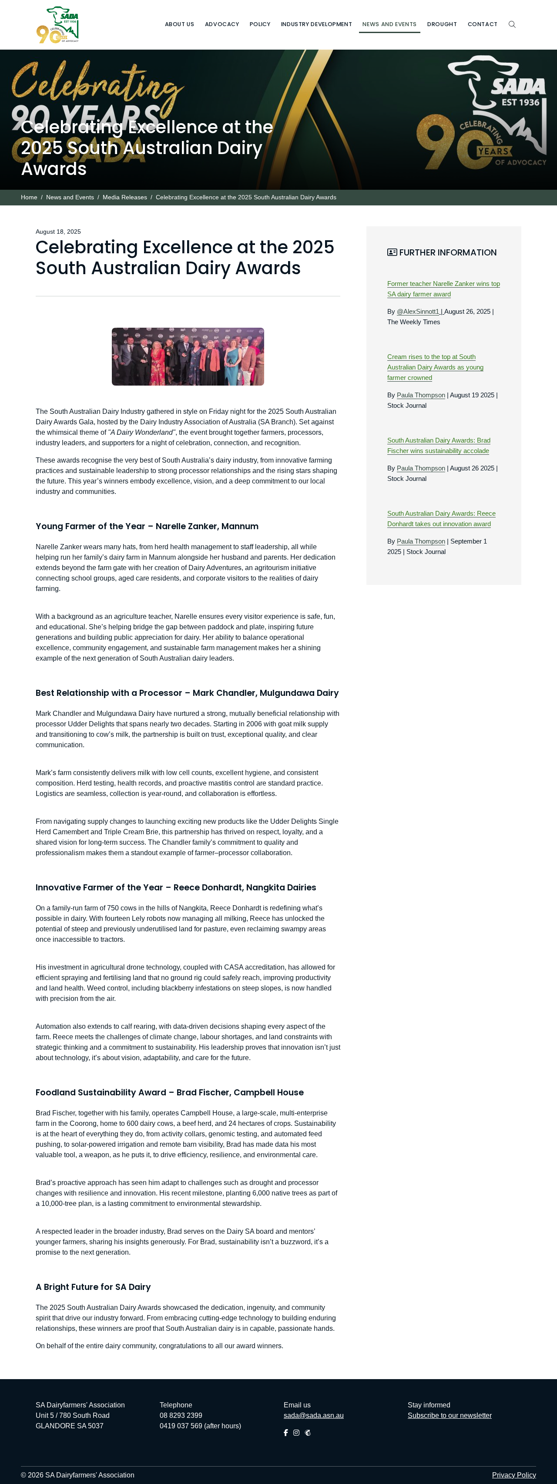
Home (29, 197)
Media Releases (125, 197)
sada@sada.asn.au (314, 1415)
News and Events (70, 197)
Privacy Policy (514, 1475)
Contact (483, 24)
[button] (179, 25)
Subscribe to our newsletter (450, 1415)
